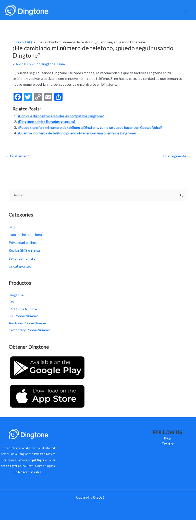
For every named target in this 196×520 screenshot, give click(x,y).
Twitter (168, 443)
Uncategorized (20, 266)
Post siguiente (176, 156)
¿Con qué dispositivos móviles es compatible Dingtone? (61, 116)
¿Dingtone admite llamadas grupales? (47, 121)
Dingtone (16, 295)
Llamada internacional (26, 234)
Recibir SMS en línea (24, 250)
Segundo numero (22, 258)
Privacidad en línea (23, 242)
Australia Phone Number (28, 323)
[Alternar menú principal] (186, 10)
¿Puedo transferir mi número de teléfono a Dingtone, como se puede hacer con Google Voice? (90, 127)
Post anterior (18, 156)
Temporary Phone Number (29, 330)
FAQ (12, 227)
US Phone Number (23, 309)
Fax (11, 302)
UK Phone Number (23, 316)
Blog (167, 438)
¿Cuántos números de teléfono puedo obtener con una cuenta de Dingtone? (77, 133)
